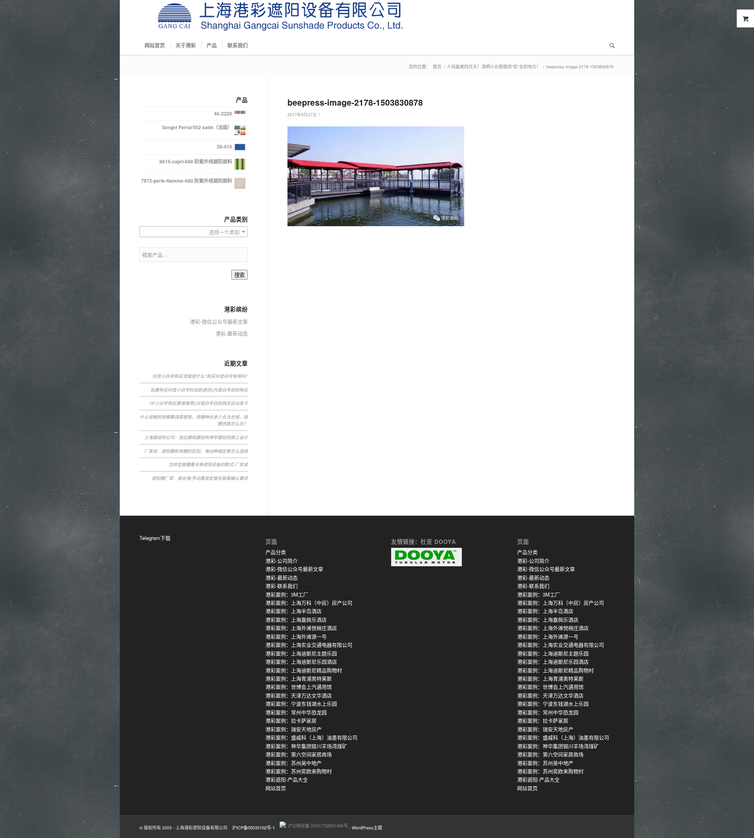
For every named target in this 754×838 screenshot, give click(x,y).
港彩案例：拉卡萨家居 (291, 720)
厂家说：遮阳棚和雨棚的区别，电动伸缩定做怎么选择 (196, 451)
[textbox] (193, 232)
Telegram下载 (154, 538)
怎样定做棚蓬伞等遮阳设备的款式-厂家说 (208, 464)
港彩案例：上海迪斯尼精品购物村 (303, 670)
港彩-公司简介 (281, 560)
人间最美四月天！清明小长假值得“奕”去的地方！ (494, 67)
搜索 (239, 275)
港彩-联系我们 (281, 585)
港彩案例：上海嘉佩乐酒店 (296, 619)
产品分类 (275, 552)
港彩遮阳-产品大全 (286, 779)
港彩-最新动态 (232, 333)
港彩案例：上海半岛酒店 (293, 611)
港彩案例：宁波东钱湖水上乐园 (301, 703)
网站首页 (275, 788)
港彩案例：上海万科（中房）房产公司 (308, 602)
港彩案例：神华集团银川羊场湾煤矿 (306, 746)
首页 (437, 67)
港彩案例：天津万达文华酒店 (298, 695)
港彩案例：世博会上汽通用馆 (298, 686)
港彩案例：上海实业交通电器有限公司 (308, 644)
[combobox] (193, 231)
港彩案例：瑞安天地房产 (293, 729)
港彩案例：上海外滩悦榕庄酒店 (301, 627)
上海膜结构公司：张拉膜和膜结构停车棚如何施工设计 (196, 437)
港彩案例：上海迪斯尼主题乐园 (301, 653)
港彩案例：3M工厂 (286, 594)
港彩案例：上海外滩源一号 (296, 636)
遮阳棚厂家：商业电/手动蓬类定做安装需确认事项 (200, 478)
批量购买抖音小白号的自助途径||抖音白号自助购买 (199, 390)
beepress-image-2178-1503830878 (355, 102)
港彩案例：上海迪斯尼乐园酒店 (301, 661)
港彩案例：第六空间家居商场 (298, 754)
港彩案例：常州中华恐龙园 (296, 712)
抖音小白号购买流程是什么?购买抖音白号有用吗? (200, 376)
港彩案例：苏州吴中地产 (293, 763)
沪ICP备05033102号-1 (253, 827)
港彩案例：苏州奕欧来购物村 (298, 771)
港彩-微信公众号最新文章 (219, 321)
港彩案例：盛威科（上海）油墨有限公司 (311, 737)
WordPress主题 (367, 827)
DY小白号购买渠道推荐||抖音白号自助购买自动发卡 (199, 403)
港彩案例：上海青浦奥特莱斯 (298, 678)
